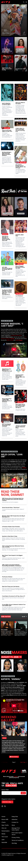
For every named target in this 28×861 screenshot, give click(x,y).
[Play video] (14, 20)
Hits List (4, 828)
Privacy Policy (16, 837)
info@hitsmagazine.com (7, 855)
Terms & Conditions (18, 840)
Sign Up (23, 793)
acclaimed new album (16, 335)
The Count (5, 837)
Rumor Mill (5, 819)
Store (13, 825)
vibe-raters (6, 616)
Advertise (14, 819)
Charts (4, 822)
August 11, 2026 (9, 657)
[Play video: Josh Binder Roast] (21, 206)
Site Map (14, 843)
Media (3, 834)
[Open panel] (26, 2)
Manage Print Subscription (16, 829)
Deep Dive (15, 816)
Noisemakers (6, 831)
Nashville (4, 842)
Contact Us (15, 822)
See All (23, 616)
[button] (23, 762)
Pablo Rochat (10, 340)
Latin (3, 839)
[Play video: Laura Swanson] (7, 206)
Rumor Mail (5, 790)
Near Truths (5, 825)
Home (3, 816)
